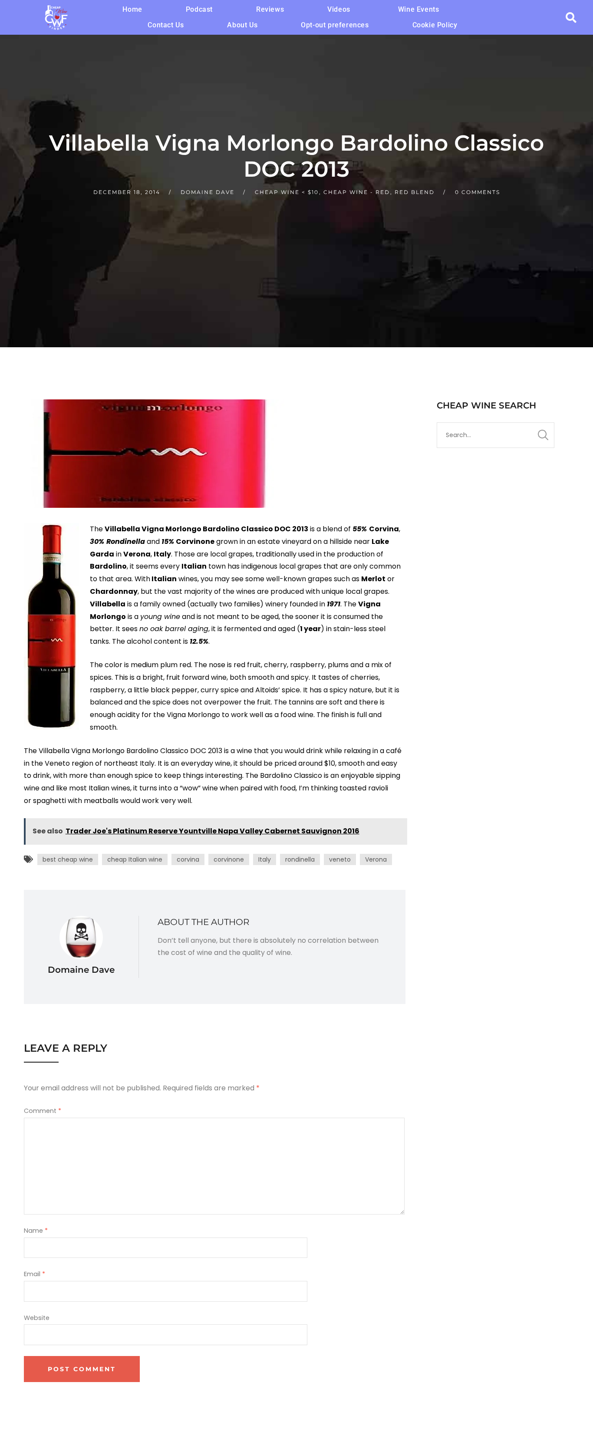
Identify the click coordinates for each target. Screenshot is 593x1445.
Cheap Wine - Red (356, 192)
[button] (341, 9)
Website (36, 1317)
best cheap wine (68, 859)
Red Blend (415, 192)
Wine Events (418, 9)
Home (132, 9)
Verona (376, 859)
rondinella (300, 859)
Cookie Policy (435, 25)
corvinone (229, 859)
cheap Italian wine (134, 859)
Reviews (270, 9)
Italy (264, 859)
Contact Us (166, 25)
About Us (242, 25)
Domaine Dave (207, 192)
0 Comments (477, 192)
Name (36, 1230)
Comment (42, 1110)
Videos (338, 9)
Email (34, 1274)
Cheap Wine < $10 (287, 192)
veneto (340, 859)
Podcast (199, 9)
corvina (188, 859)
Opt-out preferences (335, 25)
